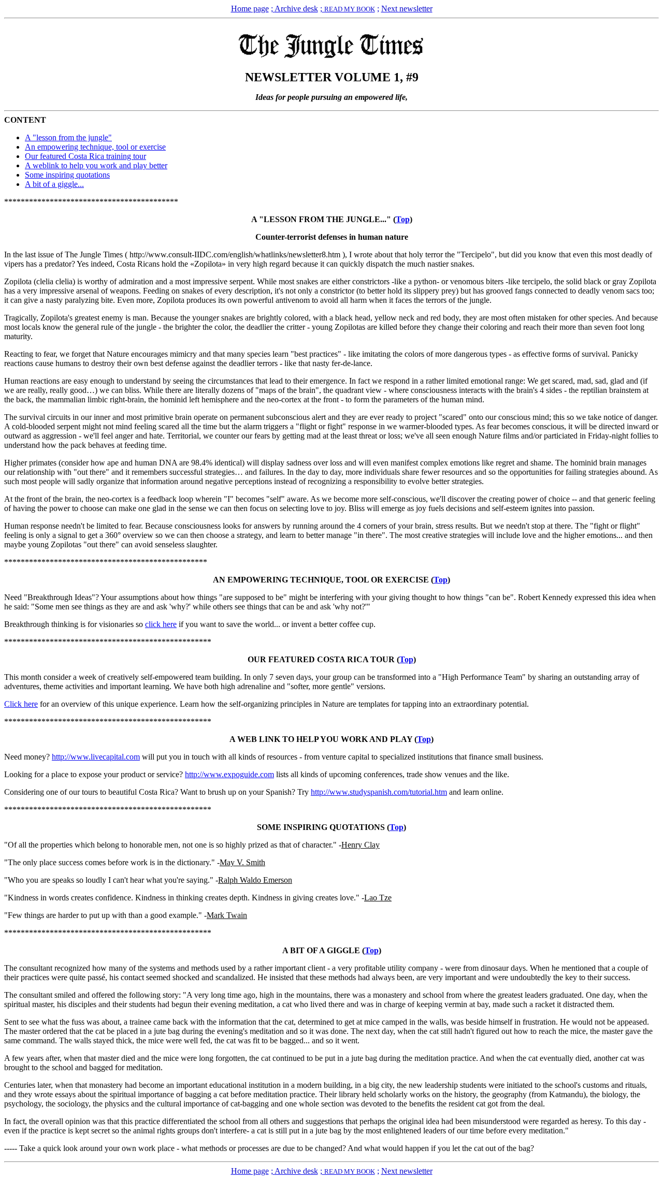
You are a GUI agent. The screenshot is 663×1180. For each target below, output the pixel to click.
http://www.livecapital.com (96, 756)
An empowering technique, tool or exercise (95, 146)
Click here (21, 704)
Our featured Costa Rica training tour (85, 156)
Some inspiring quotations (67, 174)
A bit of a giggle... (54, 184)
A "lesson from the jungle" (68, 137)
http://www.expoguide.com (229, 774)
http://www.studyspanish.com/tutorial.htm (379, 792)
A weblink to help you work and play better (96, 165)
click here (161, 624)
